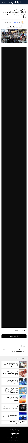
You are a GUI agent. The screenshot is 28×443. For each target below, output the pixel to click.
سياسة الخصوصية (16, 437)
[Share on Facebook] (20, 26)
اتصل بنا (6, 437)
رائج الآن (17, 330)
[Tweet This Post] (17, 26)
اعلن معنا (10, 437)
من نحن (22, 437)
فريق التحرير (15, 22)
